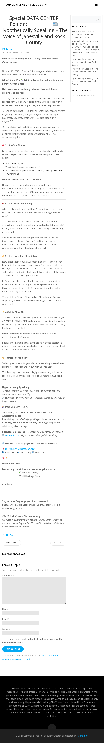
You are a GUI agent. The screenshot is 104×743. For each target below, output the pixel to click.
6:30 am (26, 52)
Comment (8, 575)
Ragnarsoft (82, 735)
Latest (9, 49)
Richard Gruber (11, 52)
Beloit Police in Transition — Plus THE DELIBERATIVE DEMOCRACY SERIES (84, 34)
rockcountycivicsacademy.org (20, 448)
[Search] (97, 19)
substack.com (12, 435)
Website (6, 629)
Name (6, 609)
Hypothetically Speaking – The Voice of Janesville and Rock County (85, 62)
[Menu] (96, 4)
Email (5, 619)
